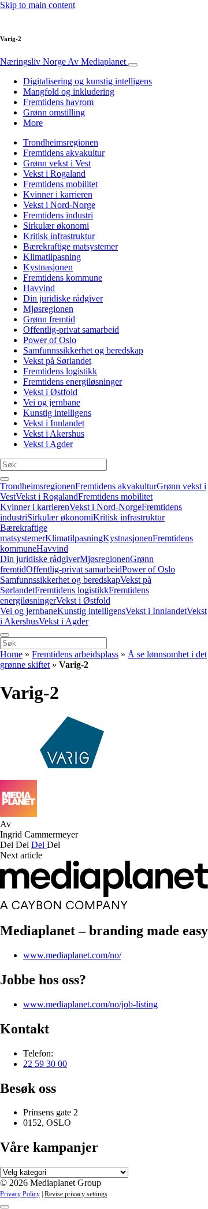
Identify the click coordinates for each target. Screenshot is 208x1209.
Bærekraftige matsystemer (70, 246)
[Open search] (4, 479)
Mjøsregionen (48, 309)
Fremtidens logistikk (60, 371)
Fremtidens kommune (62, 277)
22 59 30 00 (45, 1064)
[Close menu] (4, 635)
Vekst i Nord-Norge (59, 205)
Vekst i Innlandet (53, 423)
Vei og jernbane (51, 402)
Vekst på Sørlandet (57, 361)
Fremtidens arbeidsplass (75, 654)
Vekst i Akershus (53, 433)
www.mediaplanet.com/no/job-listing (90, 1004)
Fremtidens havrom (58, 102)
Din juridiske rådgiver (63, 298)
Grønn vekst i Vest (57, 163)
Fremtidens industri (58, 215)
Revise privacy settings (75, 1194)
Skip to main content (37, 5)
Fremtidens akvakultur (64, 153)
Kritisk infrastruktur (59, 236)
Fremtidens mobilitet (60, 184)
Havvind (39, 288)
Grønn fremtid (49, 319)
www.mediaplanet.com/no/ (72, 955)
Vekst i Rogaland (54, 173)
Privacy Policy (20, 1194)
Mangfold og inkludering (68, 91)
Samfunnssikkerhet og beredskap (83, 350)
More (33, 123)
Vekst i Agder (48, 444)
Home (11, 654)
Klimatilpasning (52, 257)
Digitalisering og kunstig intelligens (87, 81)
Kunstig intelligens (57, 413)
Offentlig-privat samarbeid (71, 329)
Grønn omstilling (54, 112)
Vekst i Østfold (50, 392)
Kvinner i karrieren (57, 194)
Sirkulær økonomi (56, 225)
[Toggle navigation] (133, 64)
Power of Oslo (49, 340)
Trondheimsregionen (60, 142)
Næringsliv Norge (63, 61)
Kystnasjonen (48, 267)
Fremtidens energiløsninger (72, 381)
